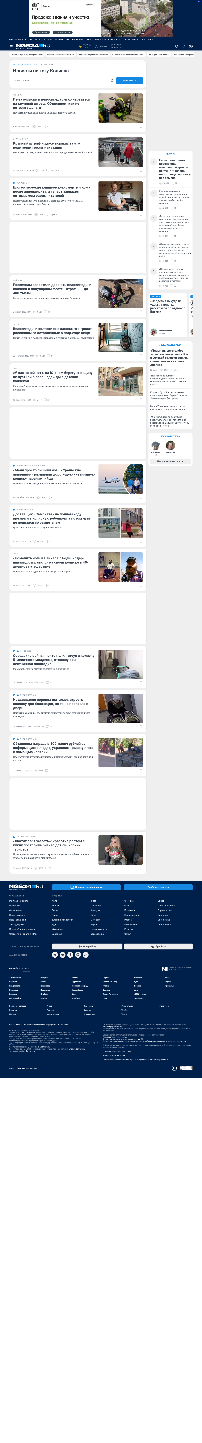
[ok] (70, 955)
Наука (94, 924)
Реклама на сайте (18, 901)
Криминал (96, 905)
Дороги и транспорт (62, 919)
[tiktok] (86, 955)
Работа (128, 919)
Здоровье (57, 934)
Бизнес (55, 905)
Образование (97, 934)
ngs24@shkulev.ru (42, 1047)
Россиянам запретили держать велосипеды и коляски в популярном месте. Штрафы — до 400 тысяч (52, 289)
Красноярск (19, 65)
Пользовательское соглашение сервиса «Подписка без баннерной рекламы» (135, 1060)
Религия (128, 929)
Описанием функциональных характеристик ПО (123, 1039)
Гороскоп (100, 40)
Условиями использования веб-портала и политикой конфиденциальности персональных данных (144, 1041)
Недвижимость (17, 40)
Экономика (164, 919)
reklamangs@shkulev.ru (112, 1027)
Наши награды (17, 915)
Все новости (35, 65)
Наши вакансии (17, 919)
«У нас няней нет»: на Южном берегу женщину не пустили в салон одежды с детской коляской (53, 377)
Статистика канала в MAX (23, 934)
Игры (150, 40)
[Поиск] (176, 46)
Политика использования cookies (117, 1051)
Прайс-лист (15, 905)
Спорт (161, 901)
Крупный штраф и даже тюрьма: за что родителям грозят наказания (46, 145)
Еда (54, 924)
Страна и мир (165, 910)
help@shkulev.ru (28, 1051)
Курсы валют (115, 40)
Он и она (129, 901)
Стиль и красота (166, 905)
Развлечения (131, 924)
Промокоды (138, 40)
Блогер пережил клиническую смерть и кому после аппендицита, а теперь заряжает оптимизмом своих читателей (51, 191)
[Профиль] (190, 46)
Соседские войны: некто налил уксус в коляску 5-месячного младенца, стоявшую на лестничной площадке (53, 660)
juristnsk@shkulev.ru (77, 1049)
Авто (54, 901)
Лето (93, 915)
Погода (48, 40)
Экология (163, 915)
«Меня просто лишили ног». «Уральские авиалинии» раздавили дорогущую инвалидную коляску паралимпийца (54, 474)
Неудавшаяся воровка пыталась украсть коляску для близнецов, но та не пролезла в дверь (50, 704)
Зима (93, 901)
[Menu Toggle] (11, 46)
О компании (15, 910)
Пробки (102, 46)
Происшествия (132, 915)
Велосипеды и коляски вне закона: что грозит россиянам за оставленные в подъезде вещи (52, 331)
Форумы (59, 40)
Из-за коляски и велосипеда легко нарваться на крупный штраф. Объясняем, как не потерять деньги (51, 103)
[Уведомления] (183, 46)
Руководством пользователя (115, 1037)
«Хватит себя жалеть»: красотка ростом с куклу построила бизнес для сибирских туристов (49, 845)
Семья (127, 934)
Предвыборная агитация (22, 929)
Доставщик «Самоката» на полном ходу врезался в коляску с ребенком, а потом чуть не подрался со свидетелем (51, 518)
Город (55, 915)
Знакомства (35, 40)
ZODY (127, 40)
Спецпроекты (165, 924)
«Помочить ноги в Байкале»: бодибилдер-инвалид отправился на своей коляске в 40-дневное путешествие (50, 562)
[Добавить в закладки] (141, 126)
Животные (57, 929)
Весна (55, 910)
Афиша (89, 40)
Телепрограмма (74, 40)
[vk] (63, 955)
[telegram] (55, 955)
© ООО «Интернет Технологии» (23, 1068)
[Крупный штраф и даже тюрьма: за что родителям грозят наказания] (120, 152)
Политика (129, 910)
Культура (95, 910)
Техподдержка (16, 924)
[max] (78, 955)
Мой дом (95, 919)
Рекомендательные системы (115, 1056)
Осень (127, 905)
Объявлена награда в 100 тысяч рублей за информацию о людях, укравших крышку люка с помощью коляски (53, 748)
